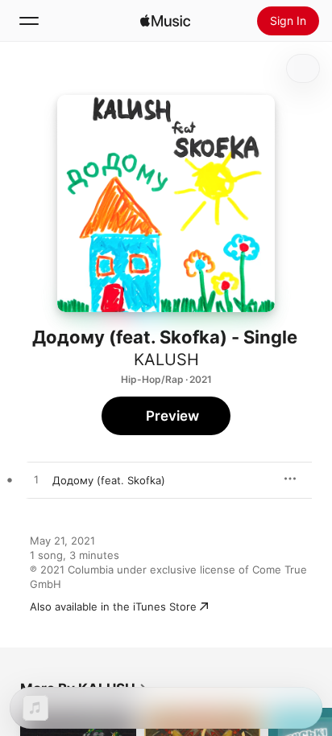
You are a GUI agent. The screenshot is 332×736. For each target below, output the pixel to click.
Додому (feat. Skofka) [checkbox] (108, 480)
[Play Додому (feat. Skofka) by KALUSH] (36, 480)
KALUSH (166, 359)
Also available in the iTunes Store (113, 606)
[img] (165, 21)
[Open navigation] (29, 21)
